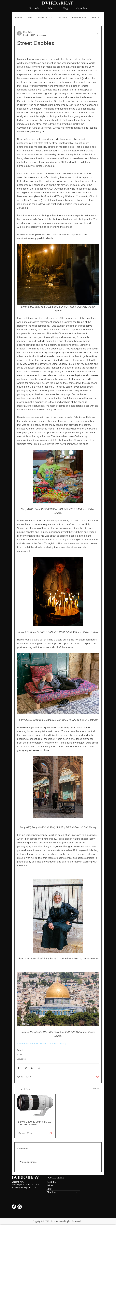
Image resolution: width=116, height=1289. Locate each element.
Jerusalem (62, 17)
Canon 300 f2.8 (45, 17)
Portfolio (51, 1182)
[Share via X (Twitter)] (25, 1068)
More (94, 17)
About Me (52, 1191)
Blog (49, 1188)
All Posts (18, 17)
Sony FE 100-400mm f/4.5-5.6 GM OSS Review (34, 1123)
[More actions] (97, 33)
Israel (19, 1054)
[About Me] (76, 1192)
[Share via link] (39, 1068)
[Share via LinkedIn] (32, 1068)
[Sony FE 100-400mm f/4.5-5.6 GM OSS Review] (35, 1105)
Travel (19, 1050)
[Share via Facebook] (18, 1068)
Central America (79, 17)
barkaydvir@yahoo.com (25, 1187)
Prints (50, 1185)
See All (96, 1088)
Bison (30, 17)
